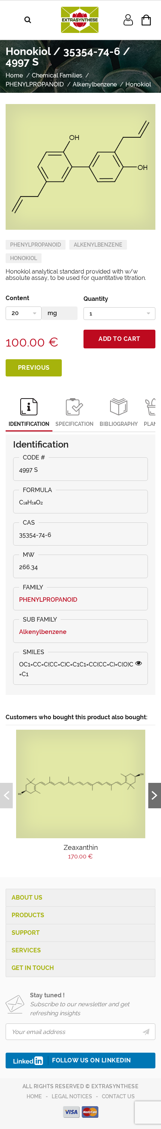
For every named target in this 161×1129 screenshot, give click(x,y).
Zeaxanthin (81, 847)
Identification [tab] (29, 424)
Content (17, 298)
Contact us (118, 1096)
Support (26, 932)
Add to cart (119, 338)
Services (26, 950)
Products (28, 915)
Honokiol (23, 258)
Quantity (95, 298)
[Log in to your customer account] (128, 19)
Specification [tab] (74, 424)
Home (34, 1096)
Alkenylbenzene (98, 245)
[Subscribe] (146, 1031)
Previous (34, 367)
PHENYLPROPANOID (35, 245)
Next (154, 795)
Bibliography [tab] (119, 424)
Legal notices (72, 1096)
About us (27, 897)
